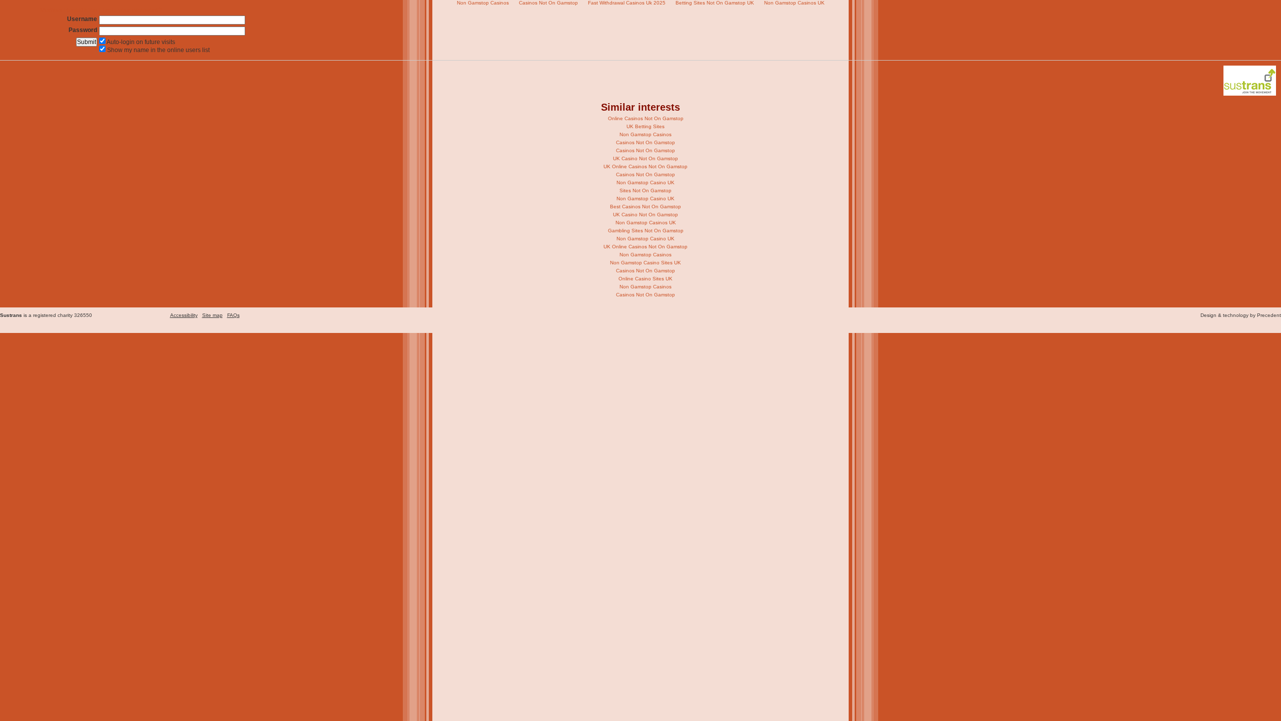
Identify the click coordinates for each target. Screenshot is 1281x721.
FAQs (233, 315)
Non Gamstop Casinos (645, 134)
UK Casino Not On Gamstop (645, 158)
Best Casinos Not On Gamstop (645, 206)
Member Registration (68, 10)
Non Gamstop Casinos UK (645, 222)
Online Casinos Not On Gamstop (646, 118)
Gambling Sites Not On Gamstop (646, 230)
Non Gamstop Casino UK (645, 182)
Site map (212, 315)
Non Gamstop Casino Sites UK (645, 262)
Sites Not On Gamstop (645, 190)
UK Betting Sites (645, 126)
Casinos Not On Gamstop (645, 142)
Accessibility (184, 315)
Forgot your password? (130, 10)
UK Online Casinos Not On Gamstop (645, 166)
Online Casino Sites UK (645, 278)
